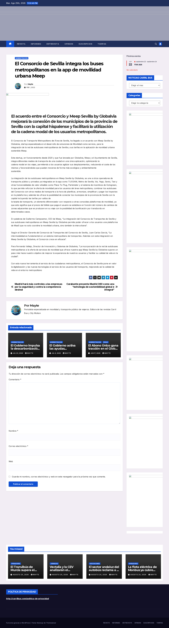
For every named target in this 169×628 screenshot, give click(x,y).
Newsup (40, 623)
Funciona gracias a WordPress (18, 623)
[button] (156, 44)
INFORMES (36, 44)
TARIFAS (102, 44)
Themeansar (51, 623)
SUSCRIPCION (85, 44)
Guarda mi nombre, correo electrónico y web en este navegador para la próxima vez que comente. (59, 476)
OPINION (68, 44)
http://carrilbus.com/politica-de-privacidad (27, 598)
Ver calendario (132, 69)
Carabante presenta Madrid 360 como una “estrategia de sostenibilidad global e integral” (90, 287)
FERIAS (105, 342)
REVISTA (21, 44)
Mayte (30, 84)
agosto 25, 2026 (21, 575)
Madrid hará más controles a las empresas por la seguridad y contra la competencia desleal (38, 287)
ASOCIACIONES (95, 563)
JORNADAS (54, 563)
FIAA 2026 (138, 64)
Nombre (13, 431)
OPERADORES (15, 563)
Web (11, 461)
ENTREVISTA (53, 44)
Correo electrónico (18, 446)
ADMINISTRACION (22, 58)
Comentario (15, 379)
